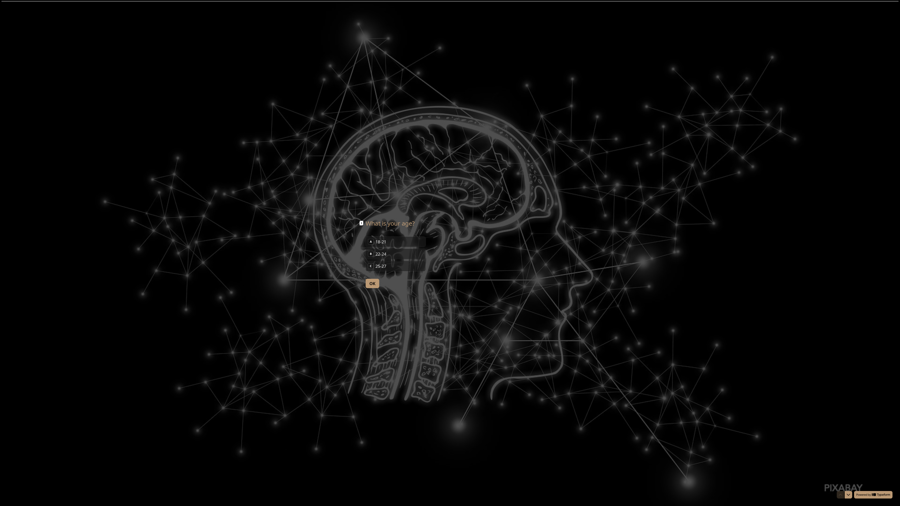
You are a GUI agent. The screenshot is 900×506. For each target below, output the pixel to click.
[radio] (396, 242)
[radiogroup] (396, 254)
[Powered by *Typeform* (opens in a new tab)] (873, 495)
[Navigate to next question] (848, 495)
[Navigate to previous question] (840, 495)
